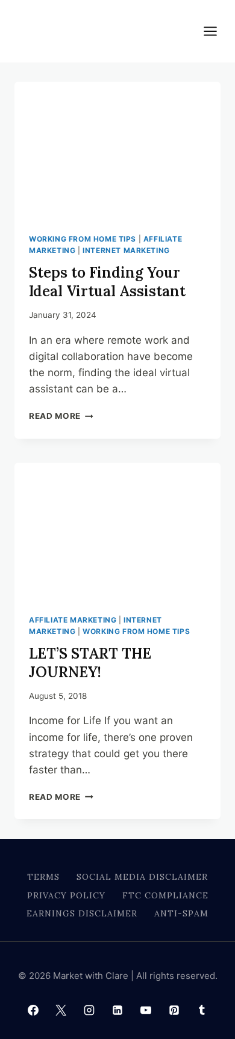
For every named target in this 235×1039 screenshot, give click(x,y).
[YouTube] (146, 1010)
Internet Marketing (126, 250)
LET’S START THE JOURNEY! (90, 662)
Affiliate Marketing (72, 619)
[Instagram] (89, 1010)
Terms (43, 876)
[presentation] (117, 150)
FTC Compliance (165, 895)
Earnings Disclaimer (82, 913)
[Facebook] (33, 1010)
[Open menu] (216, 31)
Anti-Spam (181, 913)
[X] (61, 1010)
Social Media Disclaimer (142, 876)
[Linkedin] (117, 1010)
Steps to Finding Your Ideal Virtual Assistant (107, 281)
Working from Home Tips (82, 238)
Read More (61, 416)
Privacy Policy (66, 895)
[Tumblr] (202, 1010)
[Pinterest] (174, 1010)
